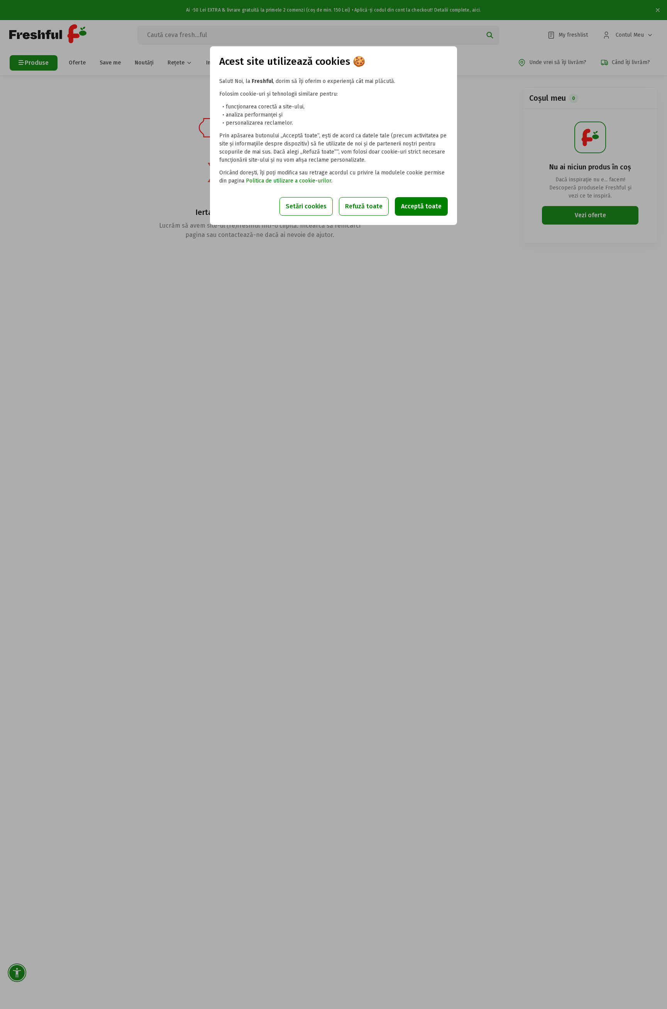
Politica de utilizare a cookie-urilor (288, 180)
